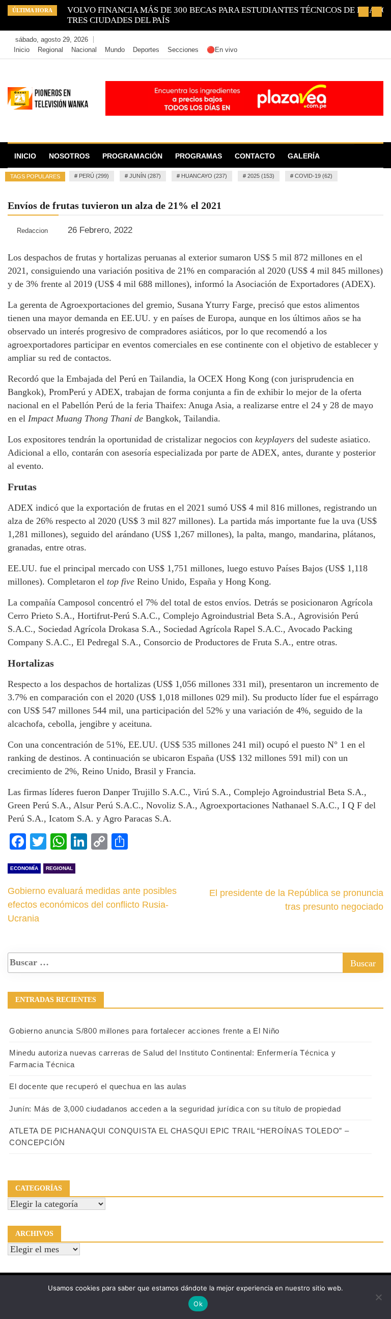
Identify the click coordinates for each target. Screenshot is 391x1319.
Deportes (146, 50)
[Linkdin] (373, 40)
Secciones (183, 50)
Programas (198, 156)
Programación (132, 156)
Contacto (255, 156)
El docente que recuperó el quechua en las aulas (98, 1086)
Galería (304, 156)
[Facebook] (328, 40)
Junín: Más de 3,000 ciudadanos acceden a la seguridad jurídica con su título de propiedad (175, 1108)
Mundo (115, 50)
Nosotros (69, 156)
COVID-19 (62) (313, 176)
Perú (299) (94, 176)
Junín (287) (145, 176)
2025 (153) (260, 176)
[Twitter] (343, 40)
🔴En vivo (222, 50)
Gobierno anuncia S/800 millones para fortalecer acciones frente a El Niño (144, 1030)
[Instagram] (358, 40)
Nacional (84, 50)
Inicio (22, 50)
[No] (378, 1297)
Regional (50, 50)
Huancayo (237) (204, 176)
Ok (198, 1304)
